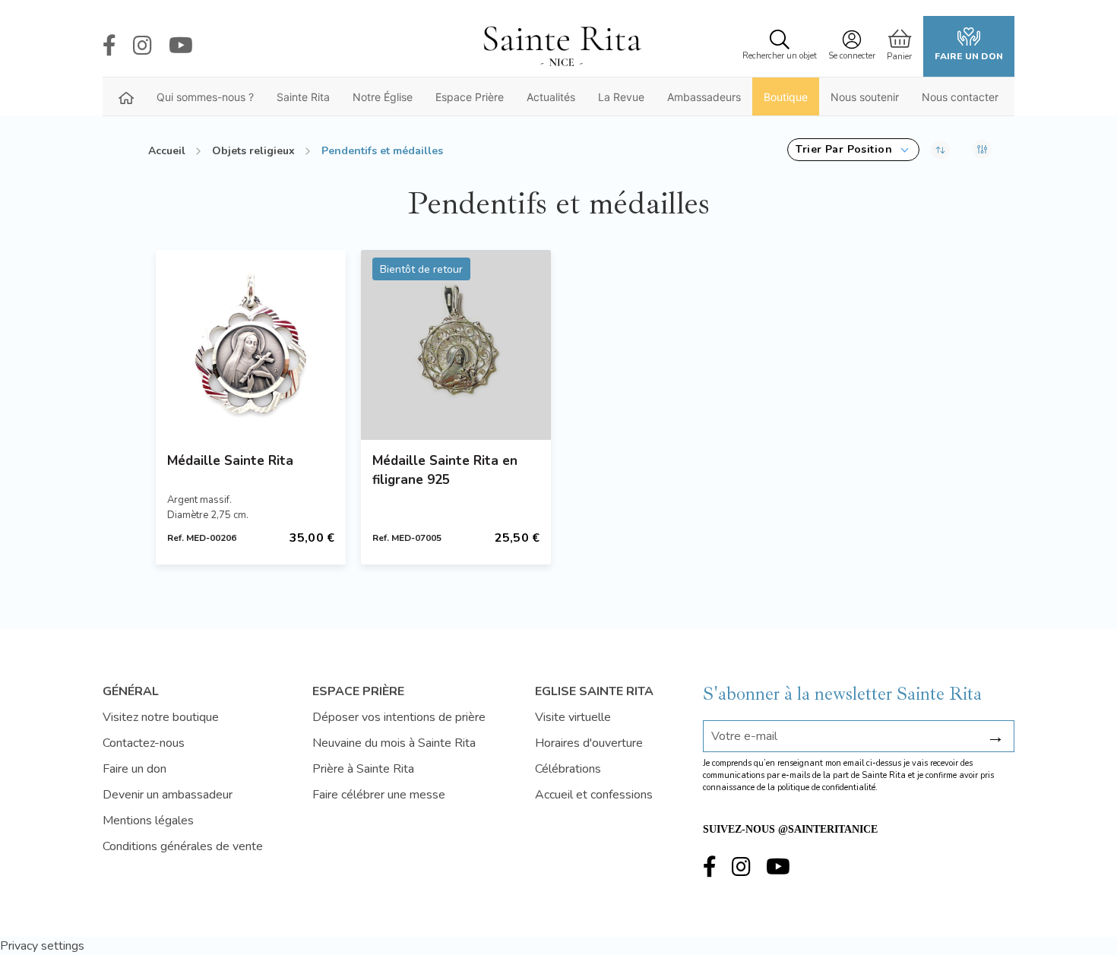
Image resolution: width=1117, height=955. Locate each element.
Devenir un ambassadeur (168, 794)
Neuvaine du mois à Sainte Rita (394, 743)
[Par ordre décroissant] (940, 150)
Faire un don (969, 56)
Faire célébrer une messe (378, 794)
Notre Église (383, 96)
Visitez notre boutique (161, 717)
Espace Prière (469, 96)
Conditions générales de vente (183, 846)
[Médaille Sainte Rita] (251, 345)
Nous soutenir (865, 96)
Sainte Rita (303, 96)
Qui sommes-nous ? (205, 96)
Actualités (551, 96)
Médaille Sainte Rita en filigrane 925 (444, 470)
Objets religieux (253, 151)
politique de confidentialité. (827, 787)
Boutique (786, 96)
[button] (853, 149)
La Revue (621, 96)
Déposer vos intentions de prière (399, 717)
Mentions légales (148, 820)
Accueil (166, 151)
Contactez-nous (144, 743)
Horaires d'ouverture (589, 743)
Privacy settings (42, 946)
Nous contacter (960, 96)
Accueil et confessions (594, 794)
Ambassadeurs (704, 96)
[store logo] (561, 46)
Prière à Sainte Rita (363, 769)
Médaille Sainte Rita (230, 461)
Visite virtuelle (573, 717)
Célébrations (568, 769)
